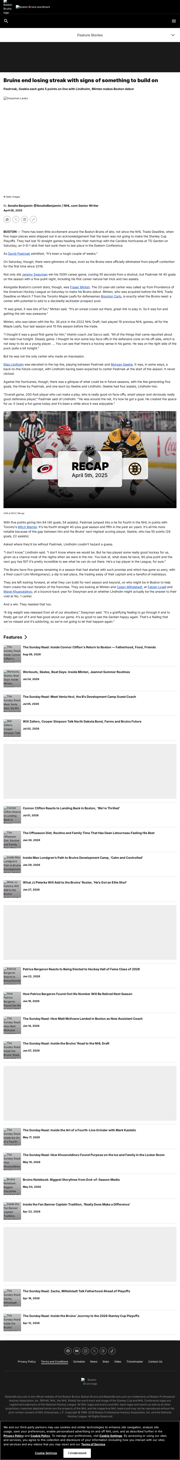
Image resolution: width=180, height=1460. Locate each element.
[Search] (6, 21)
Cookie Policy (40, 1435)
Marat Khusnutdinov (18, 591)
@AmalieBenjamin (47, 205)
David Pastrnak (19, 253)
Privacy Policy (14, 1435)
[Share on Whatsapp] (7, 219)
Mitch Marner (27, 527)
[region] (90, 1440)
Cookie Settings (110, 1435)
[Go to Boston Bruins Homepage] (33, 7)
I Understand (77, 1453)
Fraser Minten (80, 287)
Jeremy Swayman (35, 274)
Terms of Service (93, 1444)
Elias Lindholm (14, 364)
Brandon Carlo (111, 296)
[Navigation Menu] (173, 21)
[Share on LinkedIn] (24, 219)
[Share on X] (15, 219)
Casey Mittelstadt (129, 587)
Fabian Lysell (157, 587)
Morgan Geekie (122, 364)
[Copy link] (33, 219)
